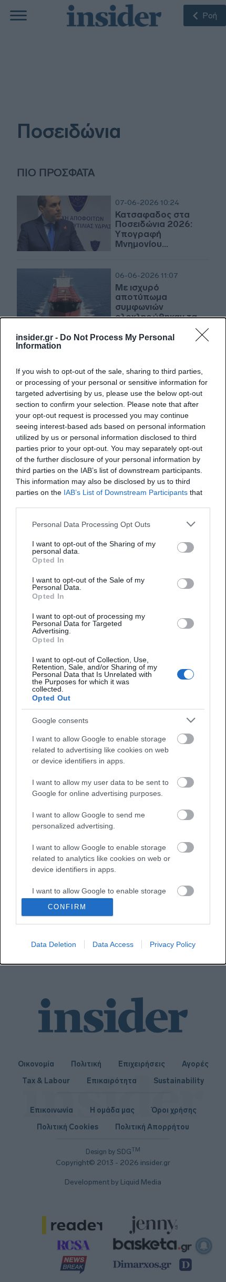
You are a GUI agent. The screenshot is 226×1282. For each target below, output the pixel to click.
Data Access (113, 944)
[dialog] (113, 641)
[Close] (205, 338)
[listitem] (113, 524)
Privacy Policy (173, 944)
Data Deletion (53, 944)
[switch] (185, 547)
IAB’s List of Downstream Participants (126, 492)
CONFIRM (67, 907)
